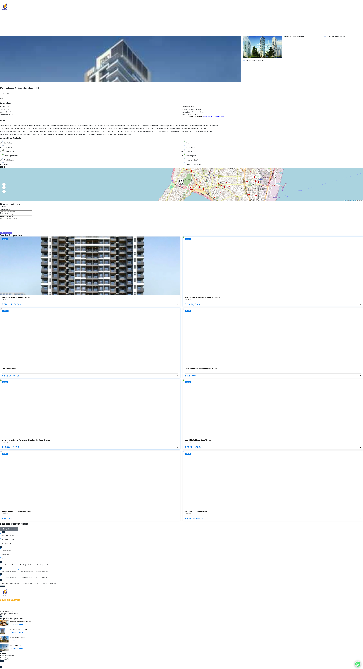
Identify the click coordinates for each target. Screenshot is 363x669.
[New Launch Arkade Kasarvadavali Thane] (273, 266)
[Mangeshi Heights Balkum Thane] (90, 266)
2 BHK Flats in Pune (42, 577)
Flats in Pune (5, 559)
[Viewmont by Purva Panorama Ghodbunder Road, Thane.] (90, 408)
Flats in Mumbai (6, 550)
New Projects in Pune (43, 565)
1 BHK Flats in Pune (42, 571)
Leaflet (346, 200)
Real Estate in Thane (8, 539)
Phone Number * (5, 209)
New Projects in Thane (27, 565)
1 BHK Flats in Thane (26, 571)
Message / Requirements (7, 216)
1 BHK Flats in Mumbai (9, 571)
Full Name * (3, 206)
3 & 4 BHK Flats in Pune (49, 583)
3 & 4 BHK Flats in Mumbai (10, 583)
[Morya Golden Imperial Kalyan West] (90, 480)
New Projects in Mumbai (9, 565)
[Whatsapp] (357, 664)
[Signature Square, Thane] (4, 647)
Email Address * (4, 213)
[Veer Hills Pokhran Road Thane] (273, 408)
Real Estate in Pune (7, 544)
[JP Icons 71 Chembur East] (273, 480)
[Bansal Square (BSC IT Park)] (4, 639)
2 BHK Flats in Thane (26, 577)
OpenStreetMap (353, 200)
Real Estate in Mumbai (8, 535)
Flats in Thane (6, 554)
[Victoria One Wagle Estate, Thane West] (4, 623)
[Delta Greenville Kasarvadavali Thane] (273, 337)
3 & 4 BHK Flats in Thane (30, 583)
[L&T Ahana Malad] (90, 337)
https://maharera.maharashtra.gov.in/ (213, 116)
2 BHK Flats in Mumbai (9, 577)
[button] (181, 180)
